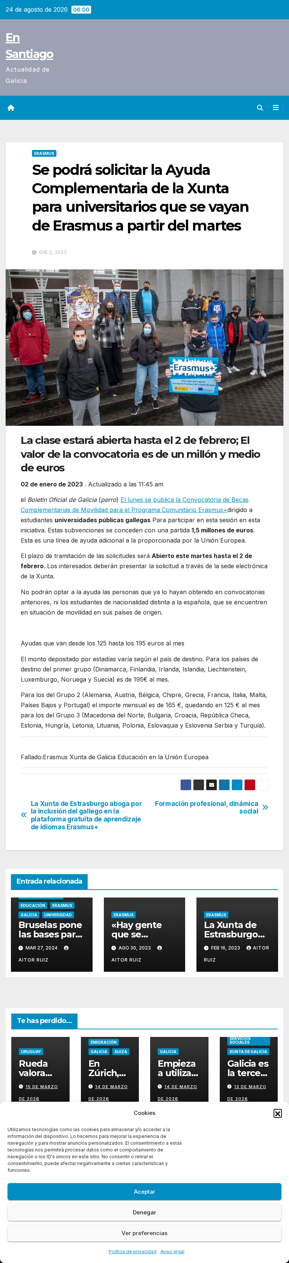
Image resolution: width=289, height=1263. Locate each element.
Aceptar (144, 1191)
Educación (33, 905)
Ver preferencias (144, 1233)
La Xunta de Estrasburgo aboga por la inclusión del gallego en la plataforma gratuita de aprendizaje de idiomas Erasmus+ (86, 815)
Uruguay (31, 1051)
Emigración (104, 1042)
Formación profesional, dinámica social (206, 807)
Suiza (120, 1051)
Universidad (58, 915)
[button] (277, 1113)
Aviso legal (172, 1251)
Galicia (29, 915)
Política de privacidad (133, 1251)
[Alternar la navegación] (275, 107)
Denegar (144, 1212)
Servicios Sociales (240, 1040)
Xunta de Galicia (248, 1051)
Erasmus (44, 153)
